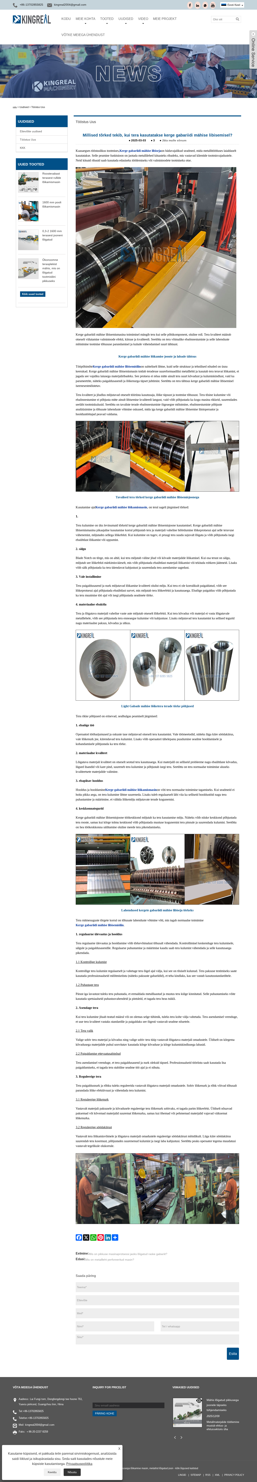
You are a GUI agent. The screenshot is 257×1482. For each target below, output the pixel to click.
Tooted (107, 19)
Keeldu (52, 1472)
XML (217, 1475)
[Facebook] (79, 1237)
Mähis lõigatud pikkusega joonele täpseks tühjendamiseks (223, 1405)
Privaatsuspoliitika (79, 1464)
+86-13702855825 (33, 1411)
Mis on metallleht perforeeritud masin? (109, 1259)
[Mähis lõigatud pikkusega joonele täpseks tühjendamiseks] (187, 1412)
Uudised (125, 19)
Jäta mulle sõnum (174, 140)
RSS (207, 1475)
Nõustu (72, 1472)
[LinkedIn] (108, 1237)
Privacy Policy (234, 1475)
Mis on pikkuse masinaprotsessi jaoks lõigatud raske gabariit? (128, 1254)
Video (143, 19)
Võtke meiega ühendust (83, 35)
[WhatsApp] (93, 1237)
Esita (233, 1354)
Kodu (66, 19)
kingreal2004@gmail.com (70, 4)
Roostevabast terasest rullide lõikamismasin (51, 178)
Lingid (182, 1475)
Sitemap (196, 1475)
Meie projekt (165, 19)
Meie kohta (85, 19)
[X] (86, 1237)
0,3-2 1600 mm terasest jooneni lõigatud (52, 235)
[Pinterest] (100, 1237)
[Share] (115, 1237)
